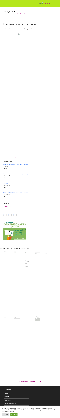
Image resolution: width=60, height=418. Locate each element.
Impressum (7, 400)
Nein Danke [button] (5, 414)
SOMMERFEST (6, 183)
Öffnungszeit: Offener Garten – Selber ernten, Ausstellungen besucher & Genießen (21, 174)
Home (6, 393)
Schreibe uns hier (6, 206)
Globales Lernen (23, 14)
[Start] (3, 14)
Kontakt (6, 397)
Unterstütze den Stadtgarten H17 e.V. (30, 381)
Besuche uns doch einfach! (9, 210)
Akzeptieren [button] (14, 414)
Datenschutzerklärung (10, 404)
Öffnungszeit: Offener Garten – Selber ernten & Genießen (15, 164)
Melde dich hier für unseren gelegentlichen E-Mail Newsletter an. (17, 157)
